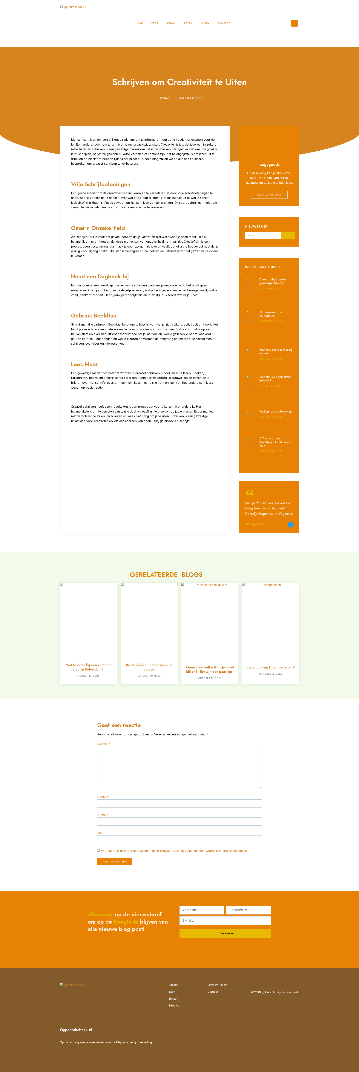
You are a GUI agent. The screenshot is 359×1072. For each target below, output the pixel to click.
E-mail (103, 815)
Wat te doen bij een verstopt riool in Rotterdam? (88, 667)
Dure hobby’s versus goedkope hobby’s (272, 281)
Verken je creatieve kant (276, 411)
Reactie (103, 744)
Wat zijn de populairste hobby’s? (275, 379)
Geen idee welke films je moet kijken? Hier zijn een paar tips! (210, 669)
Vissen (205, 23)
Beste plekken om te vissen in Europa (149, 667)
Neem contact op (269, 194)
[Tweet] (291, 525)
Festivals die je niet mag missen (275, 351)
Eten (154, 23)
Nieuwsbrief (256, 227)
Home (139, 23)
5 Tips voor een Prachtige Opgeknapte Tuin (274, 442)
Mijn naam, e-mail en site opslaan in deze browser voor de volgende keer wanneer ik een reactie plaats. (174, 851)
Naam (102, 797)
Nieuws (171, 23)
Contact (223, 23)
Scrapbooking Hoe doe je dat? (271, 667)
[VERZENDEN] (288, 235)
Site (99, 833)
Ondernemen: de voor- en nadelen (275, 314)
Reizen (188, 23)
